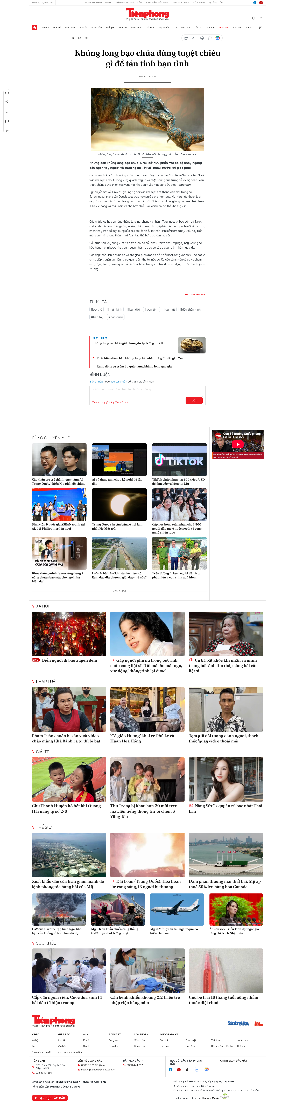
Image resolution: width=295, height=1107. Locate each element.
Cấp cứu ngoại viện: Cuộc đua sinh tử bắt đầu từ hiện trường (67, 1000)
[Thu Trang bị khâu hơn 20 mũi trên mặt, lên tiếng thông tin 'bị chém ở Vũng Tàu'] (147, 779)
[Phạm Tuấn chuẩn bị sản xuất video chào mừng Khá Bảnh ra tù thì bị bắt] (69, 709)
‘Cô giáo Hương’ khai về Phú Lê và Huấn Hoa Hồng (142, 738)
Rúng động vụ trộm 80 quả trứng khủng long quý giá (134, 366)
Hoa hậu (237, 27)
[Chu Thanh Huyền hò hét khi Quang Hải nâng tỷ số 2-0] (69, 779)
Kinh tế (57, 27)
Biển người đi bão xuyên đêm (69, 660)
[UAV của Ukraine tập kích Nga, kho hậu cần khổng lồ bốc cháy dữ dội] (59, 909)
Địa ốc (83, 27)
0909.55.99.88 (89, 1065)
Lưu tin (7, 111)
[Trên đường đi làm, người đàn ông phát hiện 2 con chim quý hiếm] (179, 553)
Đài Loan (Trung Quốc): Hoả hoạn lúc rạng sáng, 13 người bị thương (145, 884)
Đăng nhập (96, 381)
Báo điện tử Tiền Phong (147, 14)
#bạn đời (133, 309)
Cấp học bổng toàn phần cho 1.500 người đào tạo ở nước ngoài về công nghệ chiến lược (177, 528)
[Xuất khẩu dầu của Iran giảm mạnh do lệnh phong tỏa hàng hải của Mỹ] (69, 855)
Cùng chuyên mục (51, 437)
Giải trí (197, 27)
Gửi (194, 400)
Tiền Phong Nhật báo (129, 2)
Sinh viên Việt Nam (157, 2)
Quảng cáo (216, 2)
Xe (175, 27)
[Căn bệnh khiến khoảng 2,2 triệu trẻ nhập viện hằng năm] (147, 970)
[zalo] (198, 1070)
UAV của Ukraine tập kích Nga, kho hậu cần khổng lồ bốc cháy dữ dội (56, 931)
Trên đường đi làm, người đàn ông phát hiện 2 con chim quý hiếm (176, 575)
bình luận (209, 38)
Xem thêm (260, 27)
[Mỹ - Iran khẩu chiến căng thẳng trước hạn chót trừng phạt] (118, 909)
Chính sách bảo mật (233, 1060)
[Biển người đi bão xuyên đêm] (69, 634)
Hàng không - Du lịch (222, 1046)
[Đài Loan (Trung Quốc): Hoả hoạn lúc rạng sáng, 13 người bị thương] (147, 855)
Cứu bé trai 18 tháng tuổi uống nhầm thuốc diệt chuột (223, 1000)
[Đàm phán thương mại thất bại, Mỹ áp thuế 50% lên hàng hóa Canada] (226, 855)
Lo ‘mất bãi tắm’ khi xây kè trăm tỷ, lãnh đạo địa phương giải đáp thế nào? (119, 575)
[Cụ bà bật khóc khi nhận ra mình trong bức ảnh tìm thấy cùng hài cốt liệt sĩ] (226, 634)
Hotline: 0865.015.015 (98, 2)
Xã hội (45, 27)
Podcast (115, 1034)
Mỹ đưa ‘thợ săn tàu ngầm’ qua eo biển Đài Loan (174, 931)
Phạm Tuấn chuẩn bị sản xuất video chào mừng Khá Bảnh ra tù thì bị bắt (66, 738)
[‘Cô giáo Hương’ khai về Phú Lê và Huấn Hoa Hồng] (147, 709)
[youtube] (261, 2)
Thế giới (110, 27)
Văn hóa (185, 27)
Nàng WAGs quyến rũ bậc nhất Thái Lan (225, 808)
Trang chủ (34, 27)
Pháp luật (136, 27)
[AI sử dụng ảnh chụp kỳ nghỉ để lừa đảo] (119, 459)
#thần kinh (114, 309)
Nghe (7, 92)
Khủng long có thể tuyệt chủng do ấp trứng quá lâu (129, 343)
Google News (217, 38)
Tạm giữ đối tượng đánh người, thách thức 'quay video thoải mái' (223, 738)
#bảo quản (115, 317)
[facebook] (255, 2)
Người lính (164, 27)
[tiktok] (189, 1070)
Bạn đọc (190, 1046)
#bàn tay (97, 317)
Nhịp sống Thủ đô (41, 1052)
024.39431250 (44, 1072)
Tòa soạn (199, 2)
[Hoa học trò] (258, 1024)
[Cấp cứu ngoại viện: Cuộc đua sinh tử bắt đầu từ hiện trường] (69, 970)
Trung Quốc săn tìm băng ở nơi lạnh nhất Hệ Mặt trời (117, 526)
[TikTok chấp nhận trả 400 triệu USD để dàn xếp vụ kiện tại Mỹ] (179, 459)
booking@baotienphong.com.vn (98, 1069)
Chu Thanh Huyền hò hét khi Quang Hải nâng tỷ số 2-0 (66, 808)
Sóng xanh (70, 27)
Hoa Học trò (181, 2)
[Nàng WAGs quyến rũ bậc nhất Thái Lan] (226, 779)
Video (249, 27)
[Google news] (208, 1070)
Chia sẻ (7, 102)
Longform (141, 1034)
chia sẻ (186, 38)
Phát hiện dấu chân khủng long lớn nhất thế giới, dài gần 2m (140, 358)
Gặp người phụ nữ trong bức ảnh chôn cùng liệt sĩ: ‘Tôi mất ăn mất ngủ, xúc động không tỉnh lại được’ (146, 665)
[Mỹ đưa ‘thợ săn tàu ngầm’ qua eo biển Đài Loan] (177, 909)
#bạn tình (151, 309)
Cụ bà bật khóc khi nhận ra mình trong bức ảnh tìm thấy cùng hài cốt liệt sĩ (223, 665)
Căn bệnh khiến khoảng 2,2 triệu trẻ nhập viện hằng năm (145, 1000)
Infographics (169, 1034)
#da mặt (169, 309)
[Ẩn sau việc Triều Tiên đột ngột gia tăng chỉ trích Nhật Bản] (236, 909)
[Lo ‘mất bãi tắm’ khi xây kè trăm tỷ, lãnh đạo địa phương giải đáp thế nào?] (119, 553)
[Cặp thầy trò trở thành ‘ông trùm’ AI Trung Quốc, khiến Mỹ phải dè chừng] (59, 459)
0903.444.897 (135, 1065)
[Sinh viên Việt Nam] (238, 1024)
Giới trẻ (122, 27)
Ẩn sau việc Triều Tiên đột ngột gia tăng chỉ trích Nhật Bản (234, 931)
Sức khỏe (96, 27)
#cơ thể (96, 309)
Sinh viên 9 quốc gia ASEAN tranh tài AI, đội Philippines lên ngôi (58, 526)
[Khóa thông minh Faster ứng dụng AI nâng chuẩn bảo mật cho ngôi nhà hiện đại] (59, 553)
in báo (202, 38)
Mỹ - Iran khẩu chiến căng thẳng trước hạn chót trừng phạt (114, 931)
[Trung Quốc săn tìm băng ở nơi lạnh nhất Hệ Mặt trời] (119, 504)
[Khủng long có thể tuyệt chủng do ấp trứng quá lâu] (192, 345)
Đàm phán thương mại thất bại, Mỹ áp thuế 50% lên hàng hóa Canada (225, 884)
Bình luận (7, 121)
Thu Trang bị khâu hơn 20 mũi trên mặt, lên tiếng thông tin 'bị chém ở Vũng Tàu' (144, 811)
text (194, 38)
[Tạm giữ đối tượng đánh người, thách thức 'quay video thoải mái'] (226, 709)
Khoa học (224, 27)
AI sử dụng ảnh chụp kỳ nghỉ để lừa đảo (117, 481)
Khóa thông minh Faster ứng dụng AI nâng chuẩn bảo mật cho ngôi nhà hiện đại (58, 577)
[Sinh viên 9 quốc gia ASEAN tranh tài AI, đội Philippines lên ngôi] (59, 504)
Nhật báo (64, 1034)
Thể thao (150, 27)
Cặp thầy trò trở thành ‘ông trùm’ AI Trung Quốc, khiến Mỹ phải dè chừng (58, 481)
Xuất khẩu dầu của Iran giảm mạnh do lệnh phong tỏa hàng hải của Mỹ (68, 884)
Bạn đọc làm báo (52, 1098)
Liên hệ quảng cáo (90, 1060)
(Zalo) (102, 1065)
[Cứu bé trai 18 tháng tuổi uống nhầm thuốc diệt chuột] (226, 970)
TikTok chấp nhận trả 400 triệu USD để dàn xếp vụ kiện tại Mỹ (178, 481)
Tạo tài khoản (118, 381)
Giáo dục (210, 27)
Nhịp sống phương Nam (70, 1052)
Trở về (7, 130)
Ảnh (85, 1034)
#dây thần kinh (190, 309)
